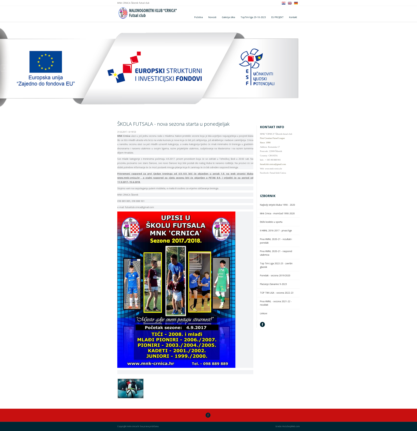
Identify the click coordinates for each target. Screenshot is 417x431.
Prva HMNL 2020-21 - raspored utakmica (276, 253)
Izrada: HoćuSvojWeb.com (287, 426)
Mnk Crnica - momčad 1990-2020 (277, 213)
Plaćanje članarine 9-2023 (273, 284)
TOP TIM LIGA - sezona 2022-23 (276, 292)
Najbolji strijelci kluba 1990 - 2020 (277, 204)
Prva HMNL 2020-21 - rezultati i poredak (276, 241)
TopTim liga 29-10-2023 (253, 17)
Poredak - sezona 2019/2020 (275, 275)
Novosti (212, 17)
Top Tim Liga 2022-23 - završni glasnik (276, 265)
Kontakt (293, 17)
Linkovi (263, 313)
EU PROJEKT (277, 17)
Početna (198, 17)
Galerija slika (228, 17)
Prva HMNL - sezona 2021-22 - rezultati (276, 303)
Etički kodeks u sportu (271, 221)
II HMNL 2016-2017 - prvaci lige (276, 230)
